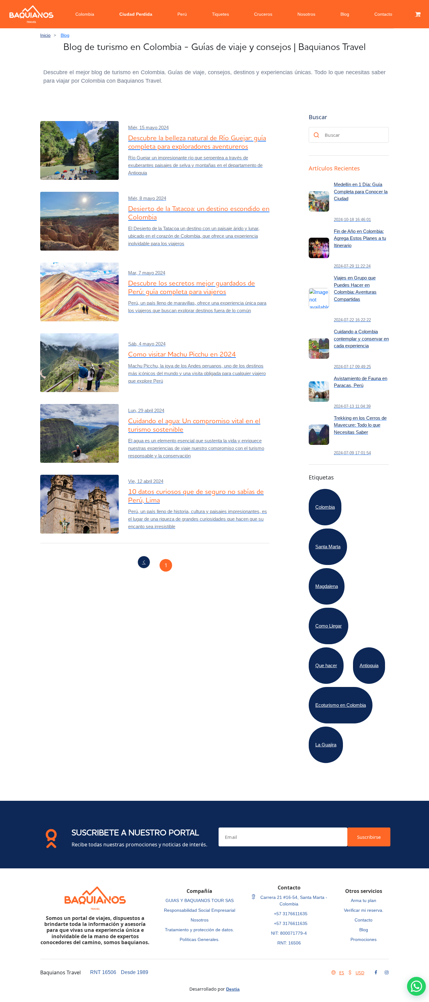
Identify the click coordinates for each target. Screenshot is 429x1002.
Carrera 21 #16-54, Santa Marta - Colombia (293, 900)
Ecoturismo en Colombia (340, 705)
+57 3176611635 (290, 913)
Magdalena (326, 586)
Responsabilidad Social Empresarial (199, 910)
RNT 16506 (103, 972)
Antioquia (369, 665)
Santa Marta (327, 546)
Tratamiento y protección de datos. (199, 929)
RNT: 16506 (289, 942)
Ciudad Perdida (135, 14)
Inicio (45, 35)
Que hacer (326, 665)
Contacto (383, 14)
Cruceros (263, 14)
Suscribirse (369, 837)
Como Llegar (328, 625)
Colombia (84, 14)
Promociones (363, 939)
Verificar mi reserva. (363, 910)
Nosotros (306, 14)
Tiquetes (220, 14)
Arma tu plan (363, 900)
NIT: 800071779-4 (289, 933)
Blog (344, 14)
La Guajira (325, 744)
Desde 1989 (134, 972)
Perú (182, 14)
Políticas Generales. (200, 939)
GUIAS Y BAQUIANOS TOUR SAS (200, 900)
